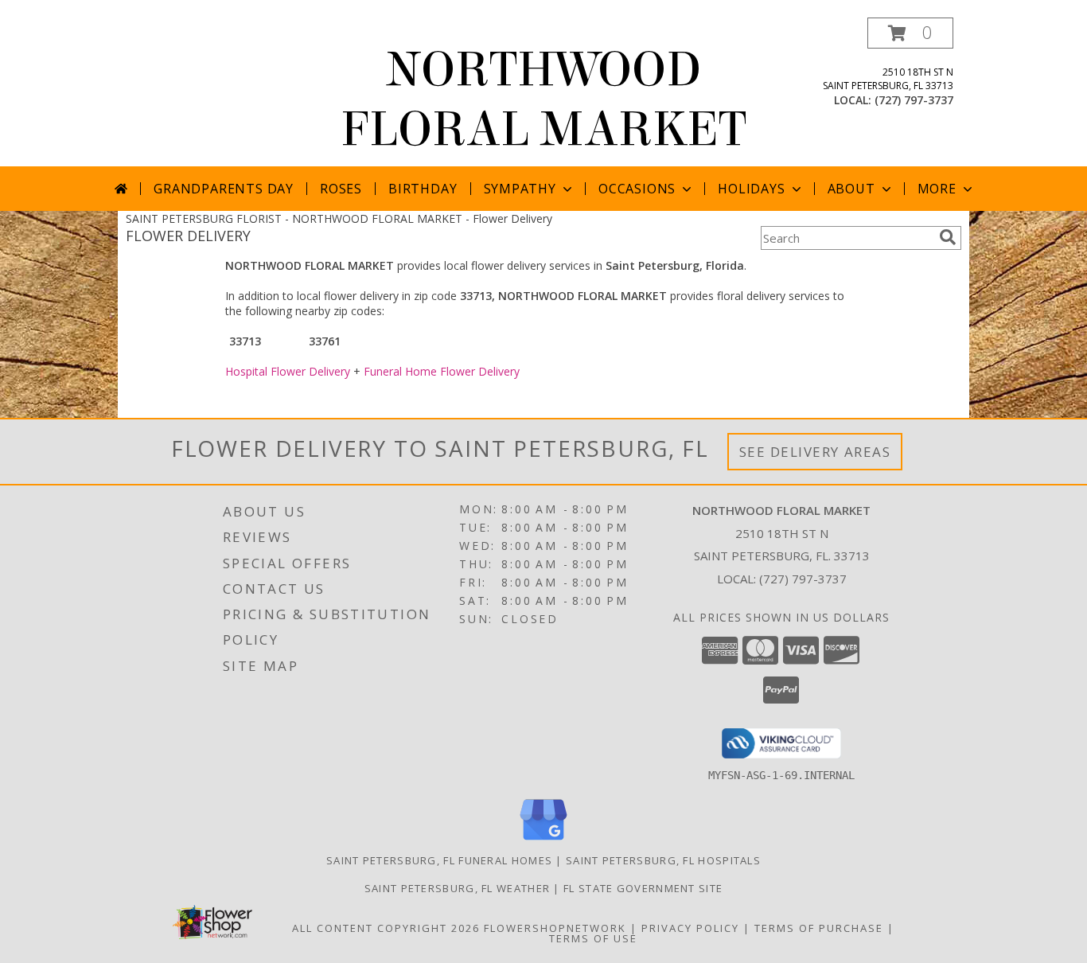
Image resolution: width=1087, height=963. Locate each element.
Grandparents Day (224, 188)
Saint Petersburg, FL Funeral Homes (439, 860)
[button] (910, 33)
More (937, 188)
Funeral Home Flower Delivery (442, 371)
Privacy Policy (690, 928)
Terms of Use (593, 938)
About (851, 188)
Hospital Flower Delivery (287, 371)
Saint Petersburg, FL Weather (457, 888)
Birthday (422, 188)
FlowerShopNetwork (555, 928)
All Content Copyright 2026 (386, 928)
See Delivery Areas (815, 452)
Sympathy (520, 188)
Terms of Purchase (818, 928)
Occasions (637, 188)
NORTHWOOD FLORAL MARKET (543, 99)
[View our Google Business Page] (543, 840)
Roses (341, 188)
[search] (947, 237)
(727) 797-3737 (914, 99)
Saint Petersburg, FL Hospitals (663, 860)
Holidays (751, 188)
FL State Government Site (643, 888)
